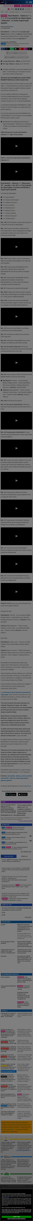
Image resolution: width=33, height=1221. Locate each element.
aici (27, 1201)
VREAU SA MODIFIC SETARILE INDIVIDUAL (16, 1218)
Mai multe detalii (7, 1197)
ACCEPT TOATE (16, 1216)
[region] (16, 1205)
